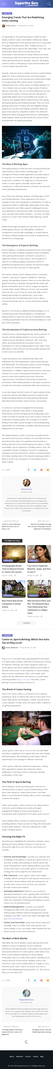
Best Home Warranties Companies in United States (12, 603)
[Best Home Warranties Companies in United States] (14, 589)
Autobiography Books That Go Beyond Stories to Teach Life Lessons (13, 568)
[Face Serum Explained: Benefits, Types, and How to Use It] (39, 554)
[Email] (47, 469)
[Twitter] (35, 469)
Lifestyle (7, 13)
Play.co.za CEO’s (23, 679)
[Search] (48, 4)
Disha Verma (11, 25)
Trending (7, 635)
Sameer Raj (10, 1059)
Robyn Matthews (12, 647)
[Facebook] (28, 469)
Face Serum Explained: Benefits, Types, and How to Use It (39, 568)
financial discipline (15, 918)
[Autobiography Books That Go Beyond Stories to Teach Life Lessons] (14, 554)
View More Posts (26, 492)
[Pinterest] (41, 469)
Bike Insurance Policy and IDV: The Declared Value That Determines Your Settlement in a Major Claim (38, 607)
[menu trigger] (5, 4)
